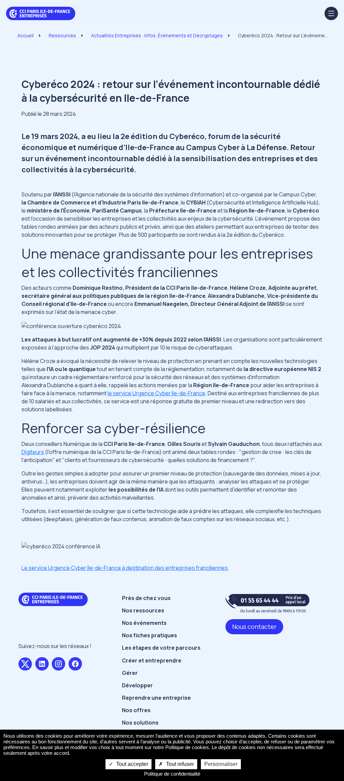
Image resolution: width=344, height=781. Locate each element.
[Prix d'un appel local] (267, 603)
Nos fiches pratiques (149, 635)
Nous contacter (254, 627)
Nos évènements (144, 623)
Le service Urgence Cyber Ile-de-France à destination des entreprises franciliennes (125, 567)
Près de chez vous (146, 598)
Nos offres (136, 710)
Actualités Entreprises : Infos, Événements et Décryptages (157, 35)
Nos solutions (140, 722)
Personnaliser (221, 764)
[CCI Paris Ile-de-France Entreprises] (40, 12)
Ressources (62, 35)
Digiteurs (33, 452)
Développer (137, 685)
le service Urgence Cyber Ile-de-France (156, 393)
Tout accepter (131, 764)
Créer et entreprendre (151, 660)
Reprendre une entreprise (156, 697)
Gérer (130, 673)
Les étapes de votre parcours (161, 647)
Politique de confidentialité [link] (172, 774)
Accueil (25, 35)
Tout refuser (179, 764)
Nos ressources (143, 610)
